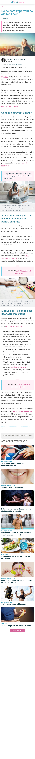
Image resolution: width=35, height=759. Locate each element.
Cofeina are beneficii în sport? (14, 604)
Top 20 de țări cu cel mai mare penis (16, 626)
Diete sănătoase (6, 554)
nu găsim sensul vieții (18, 367)
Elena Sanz (9, 61)
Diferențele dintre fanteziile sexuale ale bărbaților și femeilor (16, 510)
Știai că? (4, 623)
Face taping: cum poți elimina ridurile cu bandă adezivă (16, 581)
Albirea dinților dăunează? (12, 487)
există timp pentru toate (9, 106)
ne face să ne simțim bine (22, 411)
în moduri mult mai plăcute (15, 326)
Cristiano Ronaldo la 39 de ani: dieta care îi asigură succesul (16, 534)
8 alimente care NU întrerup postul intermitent (15, 557)
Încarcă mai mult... (17, 630)
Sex (2, 507)
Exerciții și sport (6, 461)
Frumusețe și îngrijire (8, 485)
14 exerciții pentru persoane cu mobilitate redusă (14, 465)
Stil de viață (4, 7)
